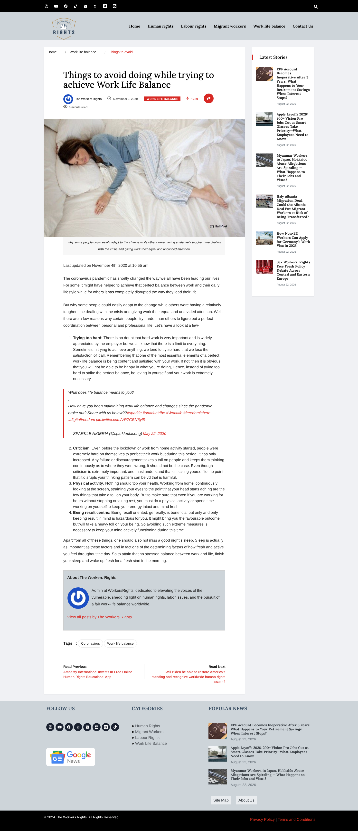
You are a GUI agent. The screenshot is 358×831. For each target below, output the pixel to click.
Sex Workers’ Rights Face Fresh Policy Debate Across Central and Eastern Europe (293, 270)
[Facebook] (65, 6)
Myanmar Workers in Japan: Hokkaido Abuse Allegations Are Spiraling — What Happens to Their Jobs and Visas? (292, 167)
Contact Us (303, 26)
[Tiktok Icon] (75, 6)
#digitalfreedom (81, 420)
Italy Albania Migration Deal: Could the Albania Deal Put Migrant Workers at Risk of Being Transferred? (293, 206)
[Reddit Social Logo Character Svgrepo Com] (95, 6)
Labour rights (194, 26)
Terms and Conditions (296, 819)
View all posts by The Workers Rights (99, 617)
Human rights (161, 26)
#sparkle (134, 413)
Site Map (221, 800)
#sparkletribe (154, 413)
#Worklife (174, 413)
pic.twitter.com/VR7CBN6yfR (121, 420)
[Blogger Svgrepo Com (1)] (114, 6)
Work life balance (269, 26)
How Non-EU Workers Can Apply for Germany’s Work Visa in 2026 (293, 239)
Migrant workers (230, 26)
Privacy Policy (262, 819)
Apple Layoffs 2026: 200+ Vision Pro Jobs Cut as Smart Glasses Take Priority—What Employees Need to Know (292, 126)
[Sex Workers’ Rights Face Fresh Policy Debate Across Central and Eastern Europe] (264, 267)
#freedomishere (196, 413)
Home (134, 26)
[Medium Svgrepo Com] (104, 6)
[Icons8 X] (85, 6)
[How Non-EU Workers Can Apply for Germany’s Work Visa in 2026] (264, 238)
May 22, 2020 (154, 433)
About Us (246, 800)
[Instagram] (46, 6)
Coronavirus (90, 643)
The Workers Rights (88, 99)
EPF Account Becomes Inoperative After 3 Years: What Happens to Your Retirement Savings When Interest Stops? (293, 83)
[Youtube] (56, 6)
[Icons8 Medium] (78, 727)
